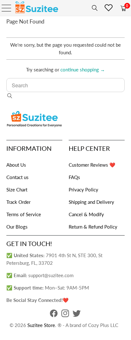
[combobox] (65, 85)
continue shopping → (82, 69)
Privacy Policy (83, 189)
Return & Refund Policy (93, 227)
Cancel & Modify (86, 214)
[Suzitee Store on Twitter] (76, 315)
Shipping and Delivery (91, 202)
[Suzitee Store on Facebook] (54, 315)
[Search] (93, 8)
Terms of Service (23, 214)
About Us (16, 165)
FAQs (74, 177)
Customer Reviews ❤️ (92, 165)
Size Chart (16, 189)
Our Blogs (17, 227)
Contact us (17, 177)
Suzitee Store (41, 325)
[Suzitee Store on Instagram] (65, 315)
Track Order (18, 202)
